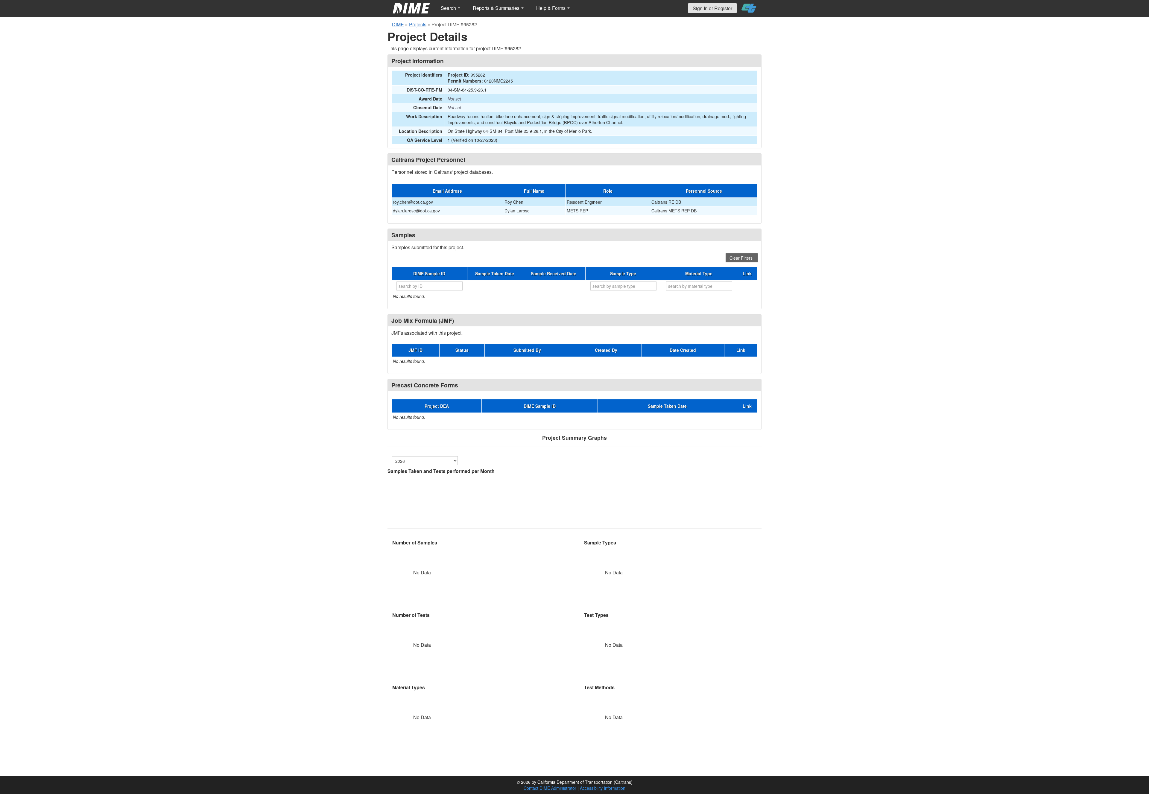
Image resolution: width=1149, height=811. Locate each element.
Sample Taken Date (494, 273)
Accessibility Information (602, 788)
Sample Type (623, 273)
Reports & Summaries (497, 7)
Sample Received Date (553, 273)
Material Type (698, 273)
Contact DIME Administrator (550, 788)
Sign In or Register (712, 8)
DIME (398, 24)
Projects (417, 24)
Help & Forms (551, 7)
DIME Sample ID (429, 273)
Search (449, 7)
